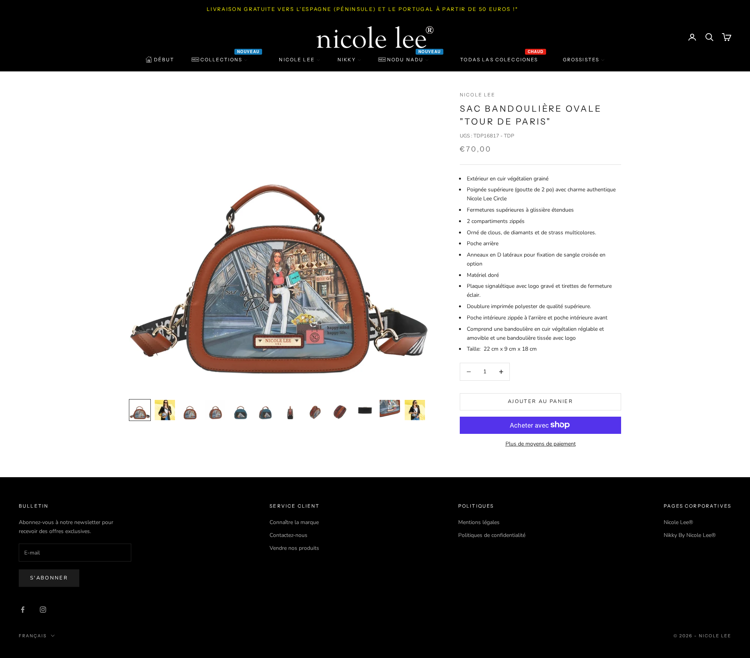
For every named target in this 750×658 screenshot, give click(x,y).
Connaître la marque (294, 522)
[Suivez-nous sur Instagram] (43, 609)
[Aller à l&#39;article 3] (190, 410)
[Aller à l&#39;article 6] (265, 410)
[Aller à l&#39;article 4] (215, 410)
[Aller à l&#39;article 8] (315, 410)
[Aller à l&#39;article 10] (365, 410)
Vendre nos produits (294, 548)
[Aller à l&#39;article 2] (165, 410)
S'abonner (49, 577)
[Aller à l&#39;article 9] (340, 410)
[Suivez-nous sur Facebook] (23, 609)
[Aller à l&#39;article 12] (415, 410)
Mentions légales (479, 522)
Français (33, 635)
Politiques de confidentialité (491, 535)
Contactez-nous (288, 535)
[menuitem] (160, 60)
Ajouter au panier (540, 401)
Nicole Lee (478, 95)
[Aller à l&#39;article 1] (140, 410)
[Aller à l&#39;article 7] (290, 410)
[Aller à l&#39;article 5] (240, 410)
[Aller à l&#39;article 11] (390, 410)
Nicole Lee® (678, 522)
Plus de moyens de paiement (540, 443)
